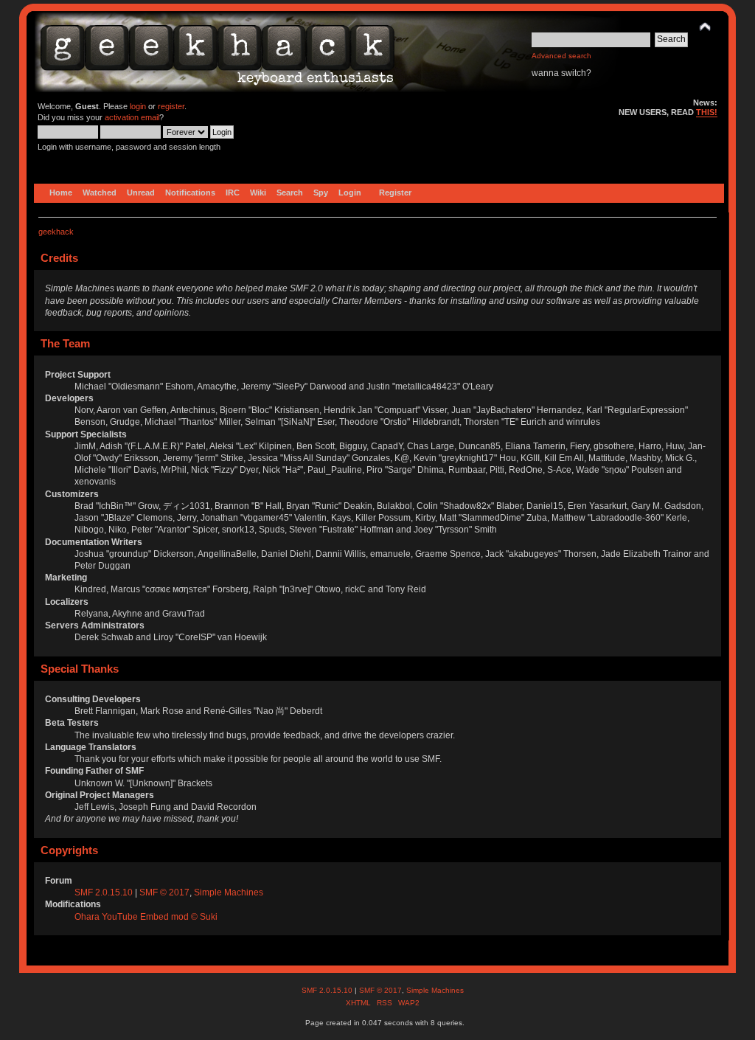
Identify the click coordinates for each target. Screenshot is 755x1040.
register (171, 106)
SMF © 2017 (164, 892)
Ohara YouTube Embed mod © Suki (146, 917)
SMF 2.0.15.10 (104, 892)
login (138, 106)
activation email (132, 117)
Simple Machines (228, 892)
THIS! (706, 112)
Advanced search (561, 56)
